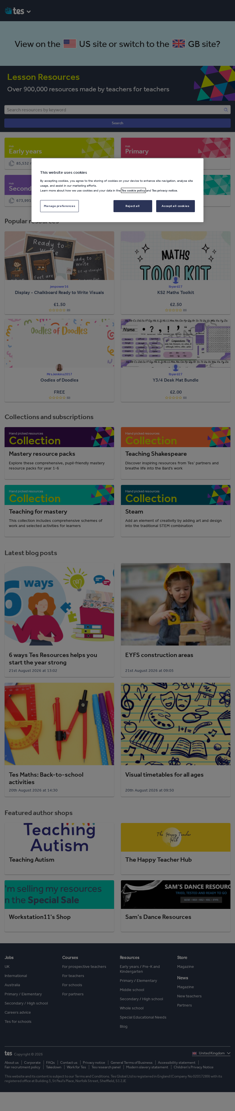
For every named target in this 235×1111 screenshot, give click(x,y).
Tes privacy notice (164, 190)
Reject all (133, 206)
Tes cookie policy (133, 190)
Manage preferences (59, 206)
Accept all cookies (175, 206)
